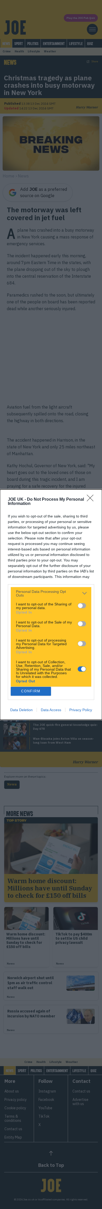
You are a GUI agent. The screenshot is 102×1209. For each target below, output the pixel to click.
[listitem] (51, 593)
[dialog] (51, 604)
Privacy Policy (80, 710)
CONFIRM (31, 691)
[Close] (92, 500)
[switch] (82, 605)
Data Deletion (21, 710)
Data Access (51, 710)
